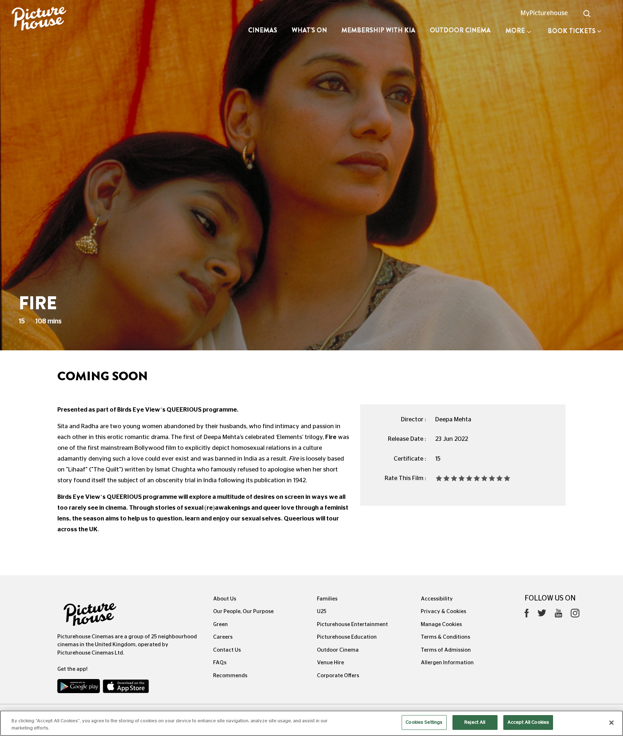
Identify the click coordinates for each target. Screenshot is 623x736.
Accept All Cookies (528, 722)
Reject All (474, 722)
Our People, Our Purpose (243, 611)
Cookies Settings (424, 722)
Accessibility (437, 599)
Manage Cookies (441, 624)
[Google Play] (79, 687)
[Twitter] (542, 615)
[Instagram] (575, 615)
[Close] (611, 723)
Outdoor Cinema (460, 30)
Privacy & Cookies (443, 611)
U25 (321, 611)
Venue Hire (330, 662)
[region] (311, 723)
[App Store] (126, 687)
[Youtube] (558, 615)
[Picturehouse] (51, 19)
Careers (223, 637)
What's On (309, 30)
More (515, 30)
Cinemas (262, 30)
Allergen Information (447, 662)
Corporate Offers (338, 675)
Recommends (230, 675)
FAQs (219, 662)
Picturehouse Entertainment (352, 624)
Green (220, 624)
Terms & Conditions (445, 637)
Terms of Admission (446, 650)
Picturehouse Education (347, 637)
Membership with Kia (378, 30)
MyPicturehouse (544, 13)
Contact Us (227, 650)
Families (327, 599)
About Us (224, 599)
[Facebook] (527, 615)
